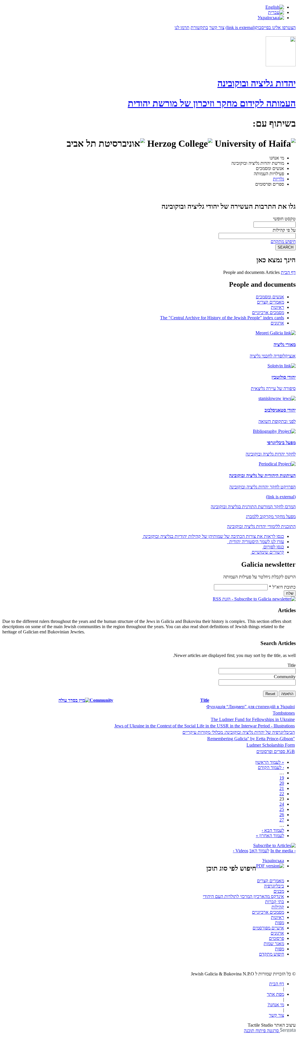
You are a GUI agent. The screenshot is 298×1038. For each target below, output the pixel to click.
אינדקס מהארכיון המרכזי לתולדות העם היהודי (243, 896)
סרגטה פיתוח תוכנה (262, 1030)
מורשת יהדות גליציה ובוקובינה (257, 163)
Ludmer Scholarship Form (270, 745)
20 (281, 783)
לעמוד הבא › (273, 830)
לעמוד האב (259, 850)
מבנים (279, 891)
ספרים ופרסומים (269, 184)
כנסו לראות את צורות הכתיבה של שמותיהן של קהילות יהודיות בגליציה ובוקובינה (213, 536)
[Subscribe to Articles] (274, 845)
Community (285, 676)
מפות (279, 922)
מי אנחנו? (275, 1004)
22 (281, 793)
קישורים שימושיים (268, 552)
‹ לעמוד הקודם (271, 767)
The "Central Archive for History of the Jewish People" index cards (222, 317)
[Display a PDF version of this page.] (270, 865)
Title (292, 665)
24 (281, 804)
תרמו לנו (182, 27)
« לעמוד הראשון (269, 762)
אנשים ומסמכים (270, 168)
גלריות (278, 178)
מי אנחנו (276, 157)
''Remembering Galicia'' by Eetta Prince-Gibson (251, 738)
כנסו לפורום (273, 546)
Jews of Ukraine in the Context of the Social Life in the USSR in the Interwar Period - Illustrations (204, 725)
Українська (273, 860)
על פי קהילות (284, 230)
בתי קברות (274, 901)
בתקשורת (199, 27)
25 (281, 809)
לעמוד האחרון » (270, 835)
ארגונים (277, 322)
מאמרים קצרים (270, 302)
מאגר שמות (274, 943)
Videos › (240, 850)
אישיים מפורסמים (268, 927)
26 (281, 814)
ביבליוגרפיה (274, 885)
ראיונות (277, 307)
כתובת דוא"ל (282, 586)
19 (281, 777)
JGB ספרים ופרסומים (275, 751)
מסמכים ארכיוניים (268, 312)
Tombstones (284, 713)
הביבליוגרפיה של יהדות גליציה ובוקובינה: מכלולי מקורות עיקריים (238, 732)
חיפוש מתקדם (283, 241)
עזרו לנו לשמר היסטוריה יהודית (256, 541)
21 (281, 788)
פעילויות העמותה (269, 173)
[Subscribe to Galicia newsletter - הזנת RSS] (254, 598)
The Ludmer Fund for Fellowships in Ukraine (253, 719)
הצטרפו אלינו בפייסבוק (261, 27)
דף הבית (288, 272)
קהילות (278, 906)
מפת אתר (275, 994)
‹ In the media (283, 850)
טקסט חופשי (284, 218)
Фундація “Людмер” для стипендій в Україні (250, 706)
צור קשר (216, 27)
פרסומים (276, 938)
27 (281, 819)
